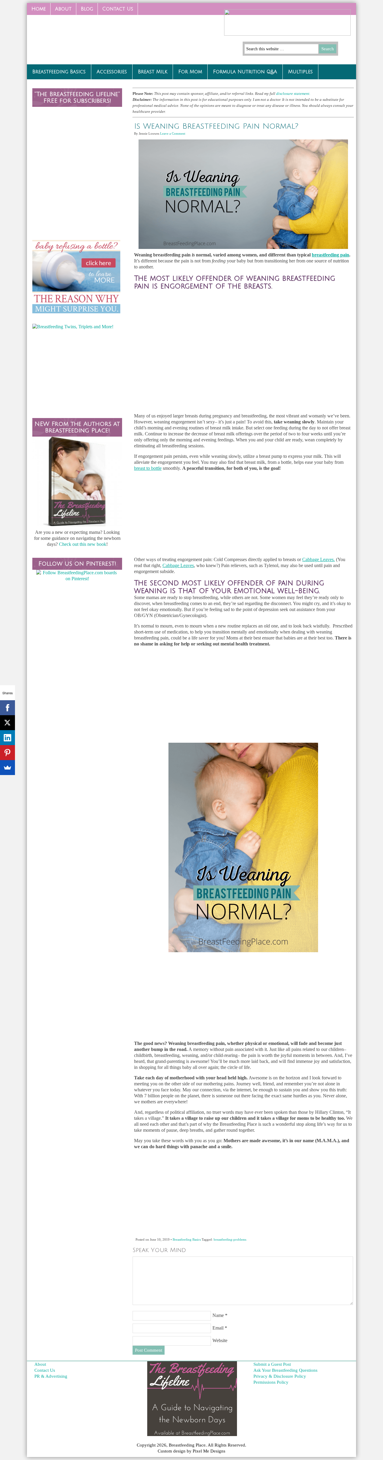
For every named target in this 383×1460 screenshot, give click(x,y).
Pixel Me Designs (209, 1451)
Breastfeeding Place (72, 37)
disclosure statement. (293, 93)
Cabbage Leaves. (318, 559)
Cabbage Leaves (178, 565)
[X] (7, 722)
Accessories (112, 72)
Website (219, 1340)
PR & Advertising (50, 1376)
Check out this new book (82, 544)
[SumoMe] (7, 767)
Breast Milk (152, 72)
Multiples (300, 72)
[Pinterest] (7, 752)
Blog (87, 9)
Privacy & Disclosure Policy (279, 1376)
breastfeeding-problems (230, 1239)
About (63, 9)
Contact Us (115, 10)
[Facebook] (7, 707)
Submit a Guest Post (272, 1364)
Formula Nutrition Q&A (245, 72)
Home (38, 9)
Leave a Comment (172, 133)
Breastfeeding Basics (59, 72)
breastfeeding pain (330, 254)
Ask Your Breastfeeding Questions (285, 1370)
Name (218, 1315)
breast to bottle (148, 468)
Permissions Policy (270, 1382)
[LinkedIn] (7, 737)
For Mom (190, 72)
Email (218, 1327)
